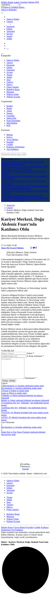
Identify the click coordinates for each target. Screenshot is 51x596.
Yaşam (9, 36)
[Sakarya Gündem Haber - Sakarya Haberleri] (14, 10)
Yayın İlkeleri (12, 139)
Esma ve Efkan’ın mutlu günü (16, 169)
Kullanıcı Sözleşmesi (15, 147)
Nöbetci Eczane (13, 97)
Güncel (10, 21)
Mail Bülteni (12, 123)
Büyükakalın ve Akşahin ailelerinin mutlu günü (24, 166)
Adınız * (30, 353)
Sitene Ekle (11, 118)
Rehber (10, 106)
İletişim (10, 135)
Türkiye (10, 82)
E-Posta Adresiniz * (35, 356)
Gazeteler (11, 116)
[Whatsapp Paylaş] (31, 248)
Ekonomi (10, 26)
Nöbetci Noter (13, 94)
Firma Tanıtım (13, 87)
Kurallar (10, 142)
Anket (9, 111)
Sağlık (9, 39)
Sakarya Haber (13, 19)
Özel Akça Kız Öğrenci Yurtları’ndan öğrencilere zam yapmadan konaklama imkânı (24, 187)
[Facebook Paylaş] (36, 248)
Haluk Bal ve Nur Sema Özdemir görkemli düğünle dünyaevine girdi (22, 162)
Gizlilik (10, 144)
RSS (8, 125)
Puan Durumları (13, 120)
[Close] (2, 12)
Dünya (9, 84)
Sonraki (25, 469)
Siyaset (10, 34)
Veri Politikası (12, 149)
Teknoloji (11, 31)
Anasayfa (11, 205)
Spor (9, 80)
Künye (9, 137)
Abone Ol (4, 248)
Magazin (10, 92)
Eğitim (9, 29)
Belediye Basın (13, 89)
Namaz (10, 113)
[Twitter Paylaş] (34, 248)
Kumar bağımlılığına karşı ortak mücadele (21, 196)
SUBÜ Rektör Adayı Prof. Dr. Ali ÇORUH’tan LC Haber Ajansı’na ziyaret (24, 199)
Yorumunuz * (30, 378)
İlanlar (9, 108)
